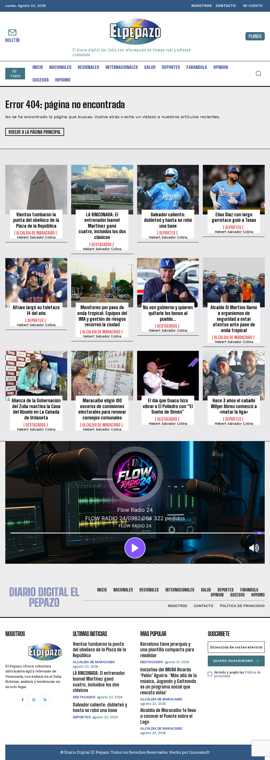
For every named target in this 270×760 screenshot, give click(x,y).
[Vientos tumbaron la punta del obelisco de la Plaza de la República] (36, 189)
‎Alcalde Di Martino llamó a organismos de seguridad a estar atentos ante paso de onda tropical (233, 318)
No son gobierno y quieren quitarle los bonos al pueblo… (168, 313)
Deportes (167, 233)
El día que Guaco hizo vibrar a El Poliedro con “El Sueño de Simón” (168, 406)
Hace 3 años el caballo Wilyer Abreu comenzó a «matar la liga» (234, 406)
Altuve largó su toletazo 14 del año (36, 310)
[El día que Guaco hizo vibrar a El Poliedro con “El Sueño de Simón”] (168, 375)
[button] (258, 73)
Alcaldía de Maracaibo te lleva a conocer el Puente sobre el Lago (168, 715)
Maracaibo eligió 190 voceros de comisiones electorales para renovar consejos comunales (102, 409)
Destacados (101, 244)
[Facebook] (22, 700)
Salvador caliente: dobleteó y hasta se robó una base (168, 220)
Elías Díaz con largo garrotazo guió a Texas (234, 217)
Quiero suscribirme (233, 661)
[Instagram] (33, 700)
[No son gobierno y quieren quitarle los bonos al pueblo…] (168, 283)
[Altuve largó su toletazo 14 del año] (36, 283)
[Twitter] (45, 700)
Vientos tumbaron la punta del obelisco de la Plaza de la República (36, 220)
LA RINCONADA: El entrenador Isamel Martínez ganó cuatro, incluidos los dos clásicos (102, 226)
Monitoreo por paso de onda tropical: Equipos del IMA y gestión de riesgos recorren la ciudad (102, 315)
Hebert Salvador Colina (36, 237)
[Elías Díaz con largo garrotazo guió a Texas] (234, 189)
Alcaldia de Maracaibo (35, 233)
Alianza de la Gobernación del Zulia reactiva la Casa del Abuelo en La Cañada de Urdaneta (36, 409)
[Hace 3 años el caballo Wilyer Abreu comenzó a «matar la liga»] (234, 375)
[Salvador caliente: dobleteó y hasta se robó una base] (168, 189)
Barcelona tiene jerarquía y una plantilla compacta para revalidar (167, 649)
